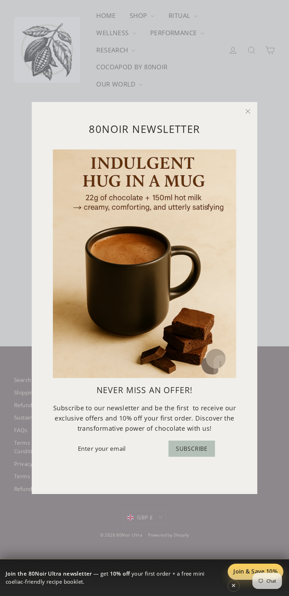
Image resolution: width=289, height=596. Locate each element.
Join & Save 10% (255, 571)
